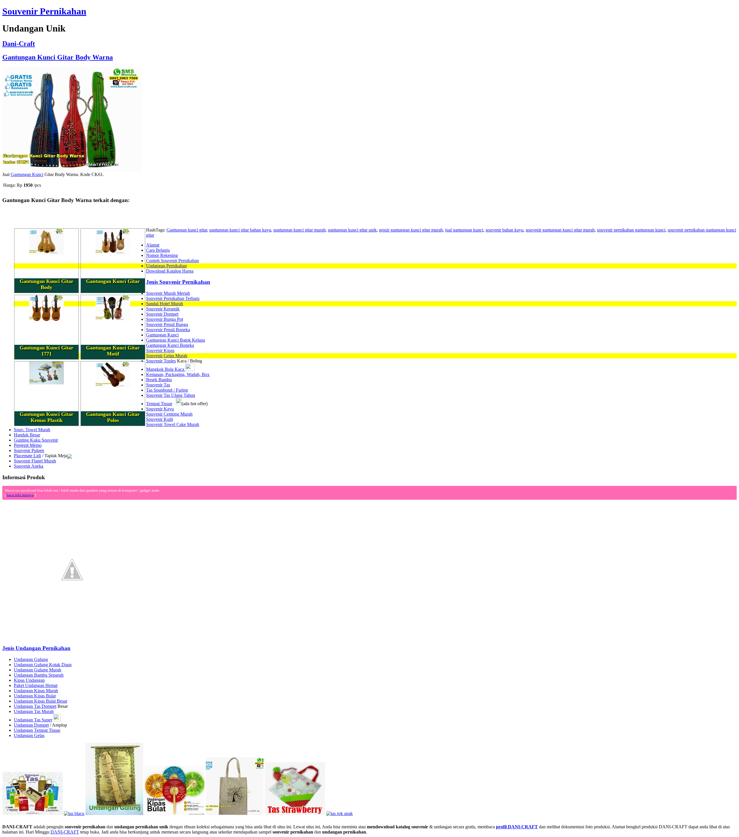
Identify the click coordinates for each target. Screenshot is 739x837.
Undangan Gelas (29, 735)
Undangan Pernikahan (166, 265)
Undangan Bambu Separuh (39, 675)
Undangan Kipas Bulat (35, 695)
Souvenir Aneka (28, 466)
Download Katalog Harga (169, 270)
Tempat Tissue (159, 403)
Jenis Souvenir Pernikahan (178, 282)
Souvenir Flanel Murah (35, 460)
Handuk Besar (27, 434)
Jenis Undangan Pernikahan (36, 648)
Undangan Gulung (31, 659)
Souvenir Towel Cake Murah (172, 424)
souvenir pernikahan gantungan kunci (631, 229)
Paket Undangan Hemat (35, 685)
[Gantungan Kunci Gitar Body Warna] (72, 170)
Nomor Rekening (162, 255)
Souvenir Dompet (162, 314)
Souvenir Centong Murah (169, 414)
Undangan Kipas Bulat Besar (40, 701)
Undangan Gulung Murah (37, 669)
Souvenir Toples (161, 360)
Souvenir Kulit (159, 419)
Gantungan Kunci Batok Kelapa (175, 340)
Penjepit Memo (28, 445)
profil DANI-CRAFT (517, 826)
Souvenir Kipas (160, 350)
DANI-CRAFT (65, 831)
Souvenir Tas (158, 384)
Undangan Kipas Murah (36, 690)
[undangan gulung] (114, 813)
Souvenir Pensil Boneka (168, 329)
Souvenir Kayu (160, 408)
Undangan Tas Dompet (35, 706)
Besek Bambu (159, 379)
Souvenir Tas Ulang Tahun (170, 395)
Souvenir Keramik (163, 308)
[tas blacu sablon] (235, 813)
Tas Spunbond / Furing (167, 390)
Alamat (152, 244)
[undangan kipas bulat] (174, 813)
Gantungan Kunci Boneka (170, 345)
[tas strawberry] (295, 813)
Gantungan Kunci (27, 174)
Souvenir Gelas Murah (166, 355)
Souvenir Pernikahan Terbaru (172, 298)
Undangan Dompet (31, 725)
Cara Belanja (158, 250)
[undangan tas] (32, 813)
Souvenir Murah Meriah (168, 293)
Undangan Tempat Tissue (37, 730)
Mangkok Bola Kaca (165, 369)
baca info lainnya (20, 495)
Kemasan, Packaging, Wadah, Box (178, 374)
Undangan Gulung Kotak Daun (43, 664)
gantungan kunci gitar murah (299, 229)
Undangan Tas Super (33, 719)
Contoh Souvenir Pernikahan (172, 260)
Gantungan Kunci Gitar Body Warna (57, 57)
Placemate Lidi (27, 455)
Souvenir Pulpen (29, 450)
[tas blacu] (74, 813)
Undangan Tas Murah (34, 711)
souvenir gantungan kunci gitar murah (560, 229)
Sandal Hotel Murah (164, 303)
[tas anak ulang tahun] (339, 813)
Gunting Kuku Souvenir (36, 440)
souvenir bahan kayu (504, 229)
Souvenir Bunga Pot (164, 319)
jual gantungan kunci (464, 229)
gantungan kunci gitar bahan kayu (240, 229)
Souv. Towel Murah (32, 429)
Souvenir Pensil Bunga (167, 324)
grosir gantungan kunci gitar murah (411, 229)
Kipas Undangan (29, 680)
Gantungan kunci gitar (187, 229)
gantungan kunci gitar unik (352, 229)
